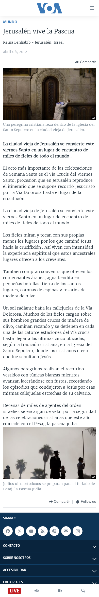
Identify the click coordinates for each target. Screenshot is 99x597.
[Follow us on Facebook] (8, 531)
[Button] (85, 62)
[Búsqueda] (83, 590)
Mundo (10, 22)
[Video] (60, 590)
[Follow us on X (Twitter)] (19, 531)
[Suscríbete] (66, 531)
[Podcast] (54, 531)
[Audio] (36, 590)
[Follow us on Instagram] (77, 531)
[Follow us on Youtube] (31, 531)
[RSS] (42, 531)
